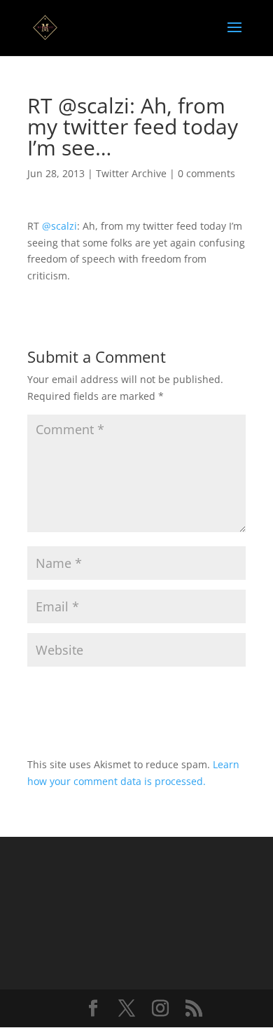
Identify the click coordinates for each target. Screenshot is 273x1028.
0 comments (206, 173)
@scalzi (59, 225)
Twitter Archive (131, 173)
